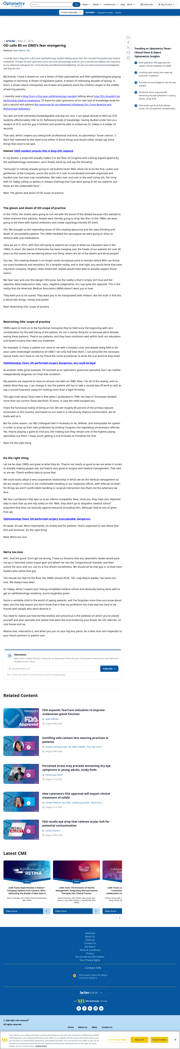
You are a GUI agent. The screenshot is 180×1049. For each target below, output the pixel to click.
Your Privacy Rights (90, 960)
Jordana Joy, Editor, (81, 802)
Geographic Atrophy (105, 12)
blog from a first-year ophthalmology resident (50, 96)
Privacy (90, 953)
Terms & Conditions (90, 950)
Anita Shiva (96, 802)
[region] (90, 1040)
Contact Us (90, 943)
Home (71, 1027)
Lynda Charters (53, 830)
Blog (123, 4)
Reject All (139, 1039)
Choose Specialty (69, 12)
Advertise (90, 933)
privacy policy (60, 674)
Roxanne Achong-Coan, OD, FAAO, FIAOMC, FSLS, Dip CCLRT (74, 746)
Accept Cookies (159, 1039)
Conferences (110, 4)
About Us (90, 936)
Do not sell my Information (90, 956)
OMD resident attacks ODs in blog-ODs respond (43, 151)
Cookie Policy (41, 1046)
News (85, 4)
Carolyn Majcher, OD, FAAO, (58, 802)
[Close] (175, 1040)
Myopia (118, 12)
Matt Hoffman (52, 719)
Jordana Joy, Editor (54, 774)
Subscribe (107, 668)
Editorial (90, 939)
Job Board (90, 946)
